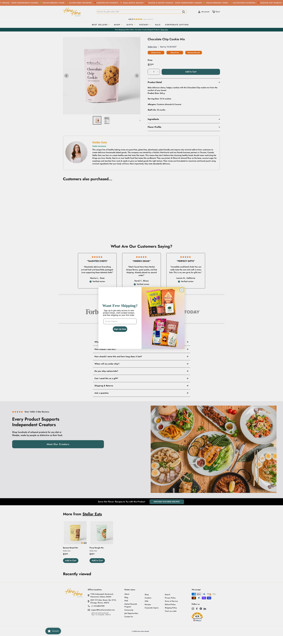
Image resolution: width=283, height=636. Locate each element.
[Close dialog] (182, 290)
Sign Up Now (120, 329)
